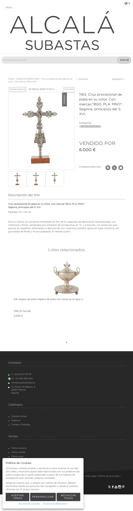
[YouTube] (116, 486)
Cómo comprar (19, 448)
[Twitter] (109, 486)
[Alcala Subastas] (66, 30)
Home (11, 79)
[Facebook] (113, 487)
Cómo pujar (17, 456)
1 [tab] (66, 342)
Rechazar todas (68, 496)
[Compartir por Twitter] (114, 167)
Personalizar (43, 497)
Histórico (15, 421)
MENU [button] (9, 7)
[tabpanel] (66, 298)
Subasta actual (19, 416)
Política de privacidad (108, 476)
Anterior (83, 79)
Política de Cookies (29, 504)
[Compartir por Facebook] (107, 167)
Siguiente (117, 79)
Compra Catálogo (20, 425)
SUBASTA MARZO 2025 (27, 79)
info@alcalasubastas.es (23, 383)
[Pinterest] (123, 486)
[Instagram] (119, 486)
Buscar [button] (124, 60)
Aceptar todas (17, 496)
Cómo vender (18, 452)
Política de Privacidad (55, 504)
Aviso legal (91, 476)
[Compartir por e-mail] (120, 167)
